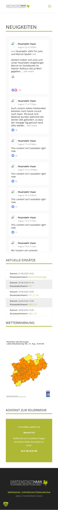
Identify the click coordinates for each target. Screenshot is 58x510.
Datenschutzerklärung (36, 492)
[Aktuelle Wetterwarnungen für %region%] (29, 396)
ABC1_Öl (33, 313)
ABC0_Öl (33, 304)
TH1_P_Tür (34, 295)
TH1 (30, 286)
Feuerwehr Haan (27, 43)
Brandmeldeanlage (38, 277)
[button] (6, 504)
